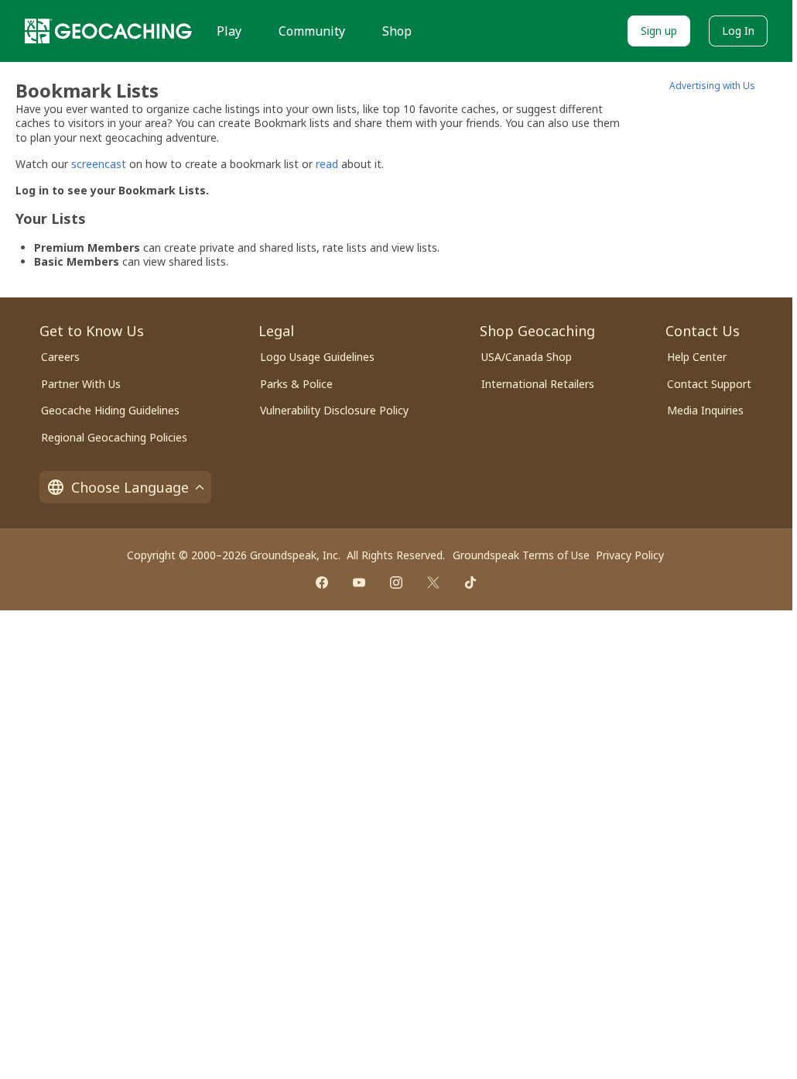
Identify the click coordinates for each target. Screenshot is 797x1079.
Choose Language (130, 487)
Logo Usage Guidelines (317, 356)
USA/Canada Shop (526, 356)
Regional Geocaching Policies (114, 437)
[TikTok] (470, 582)
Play (229, 31)
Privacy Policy (630, 555)
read (327, 163)
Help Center (697, 356)
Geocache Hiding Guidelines (110, 410)
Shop (397, 31)
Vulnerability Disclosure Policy (334, 410)
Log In (738, 30)
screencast (98, 163)
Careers (60, 356)
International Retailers (537, 383)
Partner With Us (81, 383)
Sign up (659, 30)
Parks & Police (296, 383)
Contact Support (709, 383)
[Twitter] (433, 582)
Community (312, 31)
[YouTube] (359, 582)
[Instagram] (396, 582)
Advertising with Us (712, 85)
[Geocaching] (108, 30)
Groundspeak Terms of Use (521, 555)
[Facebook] (322, 582)
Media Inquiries (705, 410)
